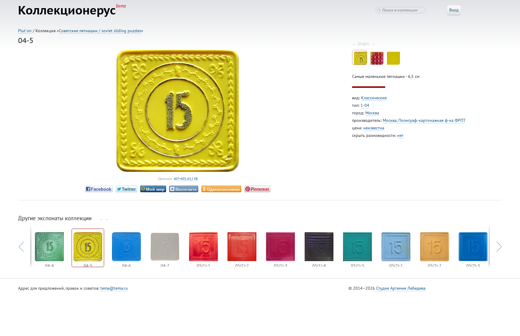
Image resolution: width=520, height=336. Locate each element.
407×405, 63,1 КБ (186, 179)
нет (400, 135)
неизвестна (373, 128)
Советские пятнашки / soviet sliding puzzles (100, 30)
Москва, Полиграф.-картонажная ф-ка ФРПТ (424, 120)
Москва (372, 113)
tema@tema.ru (114, 288)
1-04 (365, 105)
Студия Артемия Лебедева (401, 288)
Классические (374, 97)
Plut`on (25, 30)
